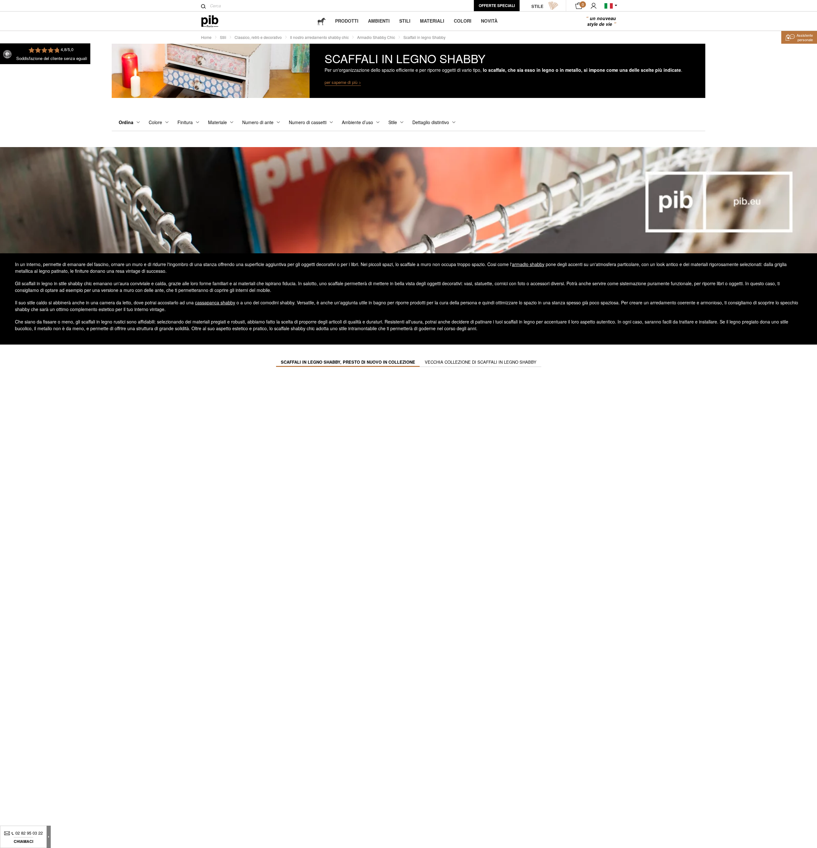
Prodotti (346, 21)
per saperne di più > (343, 82)
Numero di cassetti (307, 122)
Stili (404, 21)
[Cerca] (203, 6)
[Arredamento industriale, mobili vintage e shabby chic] (215, 21)
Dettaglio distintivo (430, 122)
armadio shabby (528, 264)
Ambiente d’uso (357, 122)
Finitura (185, 122)
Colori (462, 21)
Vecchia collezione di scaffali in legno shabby (480, 362)
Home (206, 37)
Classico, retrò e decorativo (258, 37)
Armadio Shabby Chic (376, 37)
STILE (537, 6)
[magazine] (321, 21)
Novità (489, 21)
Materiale (217, 122)
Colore (155, 122)
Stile (392, 122)
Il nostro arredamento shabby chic (319, 37)
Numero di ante (258, 122)
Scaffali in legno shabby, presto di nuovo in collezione (348, 362)
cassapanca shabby (215, 302)
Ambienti (379, 21)
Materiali (432, 21)
